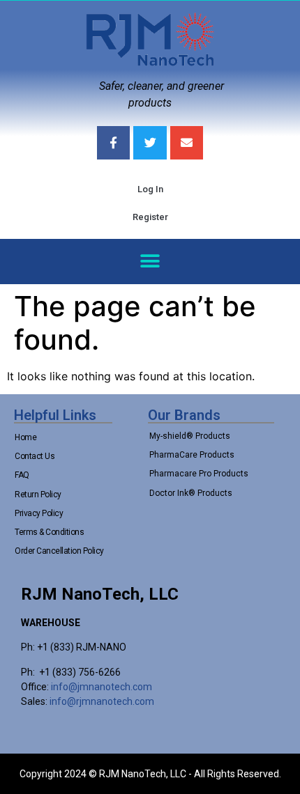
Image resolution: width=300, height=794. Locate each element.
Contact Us (34, 456)
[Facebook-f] (113, 142)
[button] (150, 261)
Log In (150, 189)
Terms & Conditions (49, 532)
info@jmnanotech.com (101, 686)
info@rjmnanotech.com (102, 701)
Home (25, 437)
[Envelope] (187, 142)
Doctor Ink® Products (190, 493)
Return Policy (38, 494)
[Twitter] (150, 142)
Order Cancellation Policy (59, 551)
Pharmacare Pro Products (198, 473)
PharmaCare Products (191, 455)
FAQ (22, 475)
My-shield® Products (189, 436)
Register (150, 217)
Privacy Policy (39, 513)
